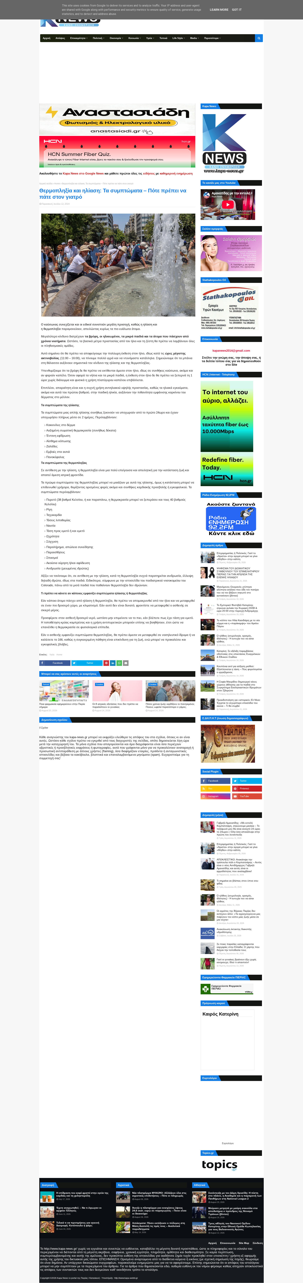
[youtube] (247, 796)
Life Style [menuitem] (178, 38)
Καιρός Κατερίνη (220, 1014)
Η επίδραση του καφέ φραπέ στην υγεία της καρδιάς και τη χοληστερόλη (82, 1194)
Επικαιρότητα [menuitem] (77, 38)
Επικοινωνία (227, 1243)
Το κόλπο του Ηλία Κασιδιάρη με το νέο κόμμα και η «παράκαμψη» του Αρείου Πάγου (238, 623)
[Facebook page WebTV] (247, 804)
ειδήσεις (149, 173)
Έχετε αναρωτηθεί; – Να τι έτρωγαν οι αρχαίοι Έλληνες (79, 1209)
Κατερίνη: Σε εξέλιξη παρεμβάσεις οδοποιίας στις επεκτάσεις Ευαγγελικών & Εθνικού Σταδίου (238, 654)
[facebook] (215, 781)
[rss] (215, 789)
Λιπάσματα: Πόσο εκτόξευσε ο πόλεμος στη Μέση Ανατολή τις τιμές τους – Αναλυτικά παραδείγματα (158, 1226)
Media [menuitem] (193, 38)
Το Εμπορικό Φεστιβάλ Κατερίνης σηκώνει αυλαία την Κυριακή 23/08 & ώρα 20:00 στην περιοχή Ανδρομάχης (237, 608)
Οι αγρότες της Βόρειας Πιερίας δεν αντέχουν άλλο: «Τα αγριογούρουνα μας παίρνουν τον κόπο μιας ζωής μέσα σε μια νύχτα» (238, 915)
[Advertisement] (151, 68)
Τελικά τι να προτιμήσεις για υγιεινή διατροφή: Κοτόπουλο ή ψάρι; (77, 1224)
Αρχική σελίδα (45, 183)
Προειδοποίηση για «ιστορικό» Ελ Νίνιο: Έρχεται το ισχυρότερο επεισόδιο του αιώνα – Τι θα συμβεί (239, 702)
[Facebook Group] (215, 804)
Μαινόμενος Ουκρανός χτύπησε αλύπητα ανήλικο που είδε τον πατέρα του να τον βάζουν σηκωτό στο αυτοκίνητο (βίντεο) (238, 591)
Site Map (244, 1243)
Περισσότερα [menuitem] (211, 38)
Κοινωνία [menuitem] (134, 38)
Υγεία (51, 654)
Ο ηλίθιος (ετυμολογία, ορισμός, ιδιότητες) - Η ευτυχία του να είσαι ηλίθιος (235, 638)
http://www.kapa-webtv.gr (126, 1278)
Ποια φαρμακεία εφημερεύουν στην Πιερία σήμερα (62, 705)
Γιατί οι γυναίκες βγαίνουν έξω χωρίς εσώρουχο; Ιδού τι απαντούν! (236, 961)
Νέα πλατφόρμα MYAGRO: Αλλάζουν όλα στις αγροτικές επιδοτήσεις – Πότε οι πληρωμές (159, 1194)
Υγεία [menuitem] (149, 38)
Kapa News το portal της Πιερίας (72, 1278)
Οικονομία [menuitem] (115, 38)
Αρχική (212, 1243)
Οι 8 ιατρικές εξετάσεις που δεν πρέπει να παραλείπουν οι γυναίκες (115, 705)
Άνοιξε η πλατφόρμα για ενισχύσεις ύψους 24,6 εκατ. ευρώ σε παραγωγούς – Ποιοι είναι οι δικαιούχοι (159, 1210)
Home (57, 183)
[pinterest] (247, 789)
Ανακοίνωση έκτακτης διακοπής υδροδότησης (234, 930)
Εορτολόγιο (228, 1143)
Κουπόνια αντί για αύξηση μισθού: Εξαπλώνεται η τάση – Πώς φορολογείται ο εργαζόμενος (239, 669)
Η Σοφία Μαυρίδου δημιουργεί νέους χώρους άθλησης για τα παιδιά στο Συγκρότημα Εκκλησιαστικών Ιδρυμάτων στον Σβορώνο (239, 686)
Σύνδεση (258, 1243)
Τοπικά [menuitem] (163, 38)
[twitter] (247, 781)
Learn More (219, 9)
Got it (237, 9)
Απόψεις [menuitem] (60, 38)
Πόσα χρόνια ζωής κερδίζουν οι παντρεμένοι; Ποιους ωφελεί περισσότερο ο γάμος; (170, 705)
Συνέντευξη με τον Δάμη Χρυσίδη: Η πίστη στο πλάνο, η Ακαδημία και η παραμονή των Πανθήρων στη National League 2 (235, 1195)
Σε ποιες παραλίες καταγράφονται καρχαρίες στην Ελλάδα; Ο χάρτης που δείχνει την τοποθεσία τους (238, 947)
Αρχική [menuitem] (46, 38)
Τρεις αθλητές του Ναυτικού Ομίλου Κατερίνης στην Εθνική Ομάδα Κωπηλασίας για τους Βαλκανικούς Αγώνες (234, 1226)
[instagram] (215, 796)
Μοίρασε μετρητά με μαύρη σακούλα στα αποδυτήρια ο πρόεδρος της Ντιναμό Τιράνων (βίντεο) (233, 1211)
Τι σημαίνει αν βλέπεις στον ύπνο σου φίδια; (237, 882)
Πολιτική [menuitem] (97, 38)
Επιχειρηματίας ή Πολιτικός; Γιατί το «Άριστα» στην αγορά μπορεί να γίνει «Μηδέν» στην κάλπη (237, 556)
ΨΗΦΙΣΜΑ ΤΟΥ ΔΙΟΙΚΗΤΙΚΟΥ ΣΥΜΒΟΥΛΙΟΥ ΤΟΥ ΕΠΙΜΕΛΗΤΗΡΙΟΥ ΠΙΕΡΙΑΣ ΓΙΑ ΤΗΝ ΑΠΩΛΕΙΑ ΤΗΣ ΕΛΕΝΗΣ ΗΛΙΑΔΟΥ (238, 573)
